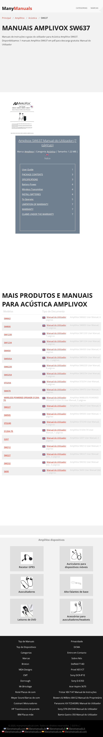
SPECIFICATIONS (30, 179)
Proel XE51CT (77, 669)
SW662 (7, 318)
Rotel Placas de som (25, 692)
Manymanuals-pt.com (76, 731)
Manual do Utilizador (56, 317)
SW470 (7, 390)
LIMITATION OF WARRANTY (35, 204)
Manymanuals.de (37, 728)
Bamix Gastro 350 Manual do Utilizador (77, 714)
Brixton (25, 663)
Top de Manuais (26, 641)
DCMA (77, 647)
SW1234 (8, 342)
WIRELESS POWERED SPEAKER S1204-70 (21, 399)
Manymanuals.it (77, 728)
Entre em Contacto (76, 652)
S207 (6, 439)
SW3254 (8, 374)
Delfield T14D (77, 663)
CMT (25, 675)
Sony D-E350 (77, 680)
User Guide (27, 169)
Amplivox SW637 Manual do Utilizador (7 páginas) (47, 142)
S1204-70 (8, 431)
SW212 (7, 447)
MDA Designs (25, 669)
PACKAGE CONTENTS (32, 174)
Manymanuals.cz (33, 731)
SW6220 (8, 366)
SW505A (8, 358)
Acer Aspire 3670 (77, 686)
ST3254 (7, 382)
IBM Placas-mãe (25, 714)
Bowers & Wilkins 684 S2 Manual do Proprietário (77, 697)
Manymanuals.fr (57, 728)
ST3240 (7, 423)
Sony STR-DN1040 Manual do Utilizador (77, 709)
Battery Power (29, 184)
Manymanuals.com (16, 728)
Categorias (81, 8)
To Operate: (28, 199)
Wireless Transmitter (32, 189)
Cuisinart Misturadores (25, 703)
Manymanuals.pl (13, 731)
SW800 (7, 326)
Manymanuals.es (53, 731)
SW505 (7, 415)
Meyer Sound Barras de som (25, 697)
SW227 (7, 407)
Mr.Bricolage (25, 686)
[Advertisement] (51, 70)
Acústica (51, 151)
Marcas (94, 8)
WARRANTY (27, 209)
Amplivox (29, 151)
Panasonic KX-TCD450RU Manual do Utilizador (77, 703)
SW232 (7, 463)
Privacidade (77, 641)
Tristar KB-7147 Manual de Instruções (78, 692)
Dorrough (25, 680)
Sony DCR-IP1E (77, 675)
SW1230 (8, 334)
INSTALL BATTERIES (31, 194)
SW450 (7, 350)
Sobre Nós (76, 658)
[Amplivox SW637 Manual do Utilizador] (22, 118)
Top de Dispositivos (26, 647)
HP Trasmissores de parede (25, 709)
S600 (6, 471)
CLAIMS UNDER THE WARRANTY (38, 214)
